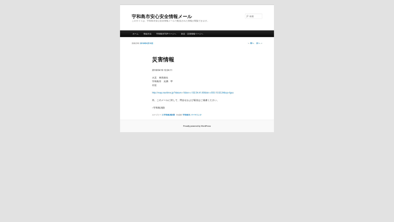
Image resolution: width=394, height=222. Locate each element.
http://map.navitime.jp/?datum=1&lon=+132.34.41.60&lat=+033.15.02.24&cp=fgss (193, 92)
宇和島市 (186, 114)
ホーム (136, 33)
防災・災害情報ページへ (192, 33)
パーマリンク (196, 114)
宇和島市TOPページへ (166, 33)
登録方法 (147, 33)
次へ (259, 43)
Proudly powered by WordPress (197, 126)
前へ (251, 43)
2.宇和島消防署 (168, 114)
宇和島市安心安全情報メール (162, 16)
